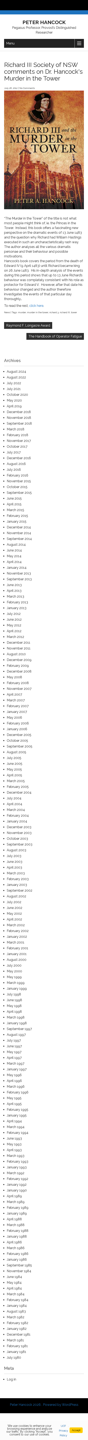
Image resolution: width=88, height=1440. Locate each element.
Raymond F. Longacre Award (28, 325)
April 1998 (14, 1012)
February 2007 (18, 706)
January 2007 (17, 712)
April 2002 (14, 919)
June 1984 (14, 1277)
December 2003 (19, 827)
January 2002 (17, 937)
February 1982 (17, 1323)
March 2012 (15, 637)
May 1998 (14, 1006)
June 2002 (14, 908)
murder (22, 312)
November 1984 (19, 1271)
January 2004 (17, 821)
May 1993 (14, 1144)
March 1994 (16, 1127)
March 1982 (15, 1317)
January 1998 (17, 1023)
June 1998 (14, 1000)
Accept (76, 1430)
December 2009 (19, 660)
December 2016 (19, 458)
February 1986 (17, 1254)
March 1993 (15, 1156)
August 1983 (16, 1311)
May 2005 (14, 769)
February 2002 (18, 931)
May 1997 (14, 1052)
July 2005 (14, 758)
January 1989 (17, 1213)
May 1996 (14, 1075)
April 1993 (14, 1150)
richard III (65, 312)
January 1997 (17, 1069)
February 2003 (18, 879)
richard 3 (54, 312)
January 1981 (16, 1352)
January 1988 (17, 1236)
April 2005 (14, 775)
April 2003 (14, 867)
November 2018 (19, 418)
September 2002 (19, 890)
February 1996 (17, 1092)
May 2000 (14, 971)
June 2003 (14, 862)
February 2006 (18, 723)
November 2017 (19, 441)
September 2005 (19, 746)
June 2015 (14, 498)
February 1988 (17, 1231)
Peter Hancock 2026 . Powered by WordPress (44, 1405)
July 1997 (14, 1040)
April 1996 (14, 1081)
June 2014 (14, 550)
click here (36, 306)
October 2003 (17, 839)
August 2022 (16, 377)
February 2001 (17, 948)
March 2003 (16, 873)
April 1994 (14, 1121)
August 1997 (16, 1035)
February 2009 (18, 666)
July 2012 (14, 614)
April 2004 (14, 804)
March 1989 (16, 1202)
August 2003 (16, 850)
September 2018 (19, 423)
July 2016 (14, 470)
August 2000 (16, 960)
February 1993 (17, 1161)
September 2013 (19, 579)
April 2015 (14, 504)
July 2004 (14, 798)
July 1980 (14, 1357)
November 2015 (19, 481)
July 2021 (14, 389)
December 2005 (19, 735)
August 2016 (16, 464)
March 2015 (15, 510)
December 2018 (19, 412)
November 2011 (18, 648)
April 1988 (14, 1219)
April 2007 (14, 694)
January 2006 (17, 729)
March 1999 (16, 983)
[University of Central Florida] (31, 5)
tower (74, 312)
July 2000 (14, 965)
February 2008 (18, 683)
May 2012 (14, 625)
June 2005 (14, 764)
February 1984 (17, 1300)
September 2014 (19, 539)
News (7, 312)
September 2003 (19, 844)
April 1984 (14, 1288)
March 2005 (16, 781)
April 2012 (14, 631)
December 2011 (18, 643)
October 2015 (17, 487)
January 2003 (17, 885)
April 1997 (14, 1058)
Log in (11, 1379)
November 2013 (19, 573)
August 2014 (16, 545)
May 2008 (14, 677)
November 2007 (19, 689)
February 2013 (17, 602)
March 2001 (15, 942)
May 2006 (14, 717)
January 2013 (16, 608)
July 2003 (14, 856)
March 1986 (16, 1248)
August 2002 (16, 896)
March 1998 (16, 1017)
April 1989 (14, 1196)
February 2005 (18, 787)
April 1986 (14, 1242)
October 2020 (17, 395)
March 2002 (16, 925)
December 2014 (19, 527)
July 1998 (14, 994)
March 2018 (15, 429)
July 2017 (14, 452)
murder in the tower (37, 312)
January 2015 (16, 521)
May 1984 (14, 1283)
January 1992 (17, 1185)
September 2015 (19, 493)
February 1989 (17, 1208)
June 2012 (14, 619)
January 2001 (17, 954)
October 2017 (17, 446)
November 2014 (19, 533)
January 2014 (17, 568)
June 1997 (14, 1046)
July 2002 (14, 902)
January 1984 (17, 1306)
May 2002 (14, 914)
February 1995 (17, 1110)
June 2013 (14, 585)
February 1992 (17, 1179)
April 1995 (14, 1104)
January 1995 (17, 1115)
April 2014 (14, 562)
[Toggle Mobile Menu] (84, 4)
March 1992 (15, 1173)
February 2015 (17, 516)
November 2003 (19, 833)
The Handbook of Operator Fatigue (55, 336)
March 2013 (15, 596)
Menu (10, 43)
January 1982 (17, 1329)
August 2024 (16, 372)
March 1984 (16, 1294)
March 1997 (15, 1063)
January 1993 (17, 1167)
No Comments (27, 88)
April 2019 (14, 406)
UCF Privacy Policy (63, 1430)
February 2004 (18, 816)
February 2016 (17, 475)
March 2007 (16, 700)
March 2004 (16, 810)
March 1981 (15, 1340)
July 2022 (14, 383)
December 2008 (19, 671)
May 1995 (14, 1098)
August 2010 (16, 654)
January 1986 (17, 1259)
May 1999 (14, 977)
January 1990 (17, 1190)
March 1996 (16, 1086)
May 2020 (14, 400)
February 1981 (17, 1346)
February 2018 (17, 435)
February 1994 (17, 1133)
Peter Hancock (44, 22)
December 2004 (19, 792)
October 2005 (17, 741)
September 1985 (19, 1265)
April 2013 (14, 591)
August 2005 (16, 752)
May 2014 (14, 556)
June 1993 (14, 1138)
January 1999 (17, 988)
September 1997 (19, 1029)
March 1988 (16, 1225)
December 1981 (18, 1334)
